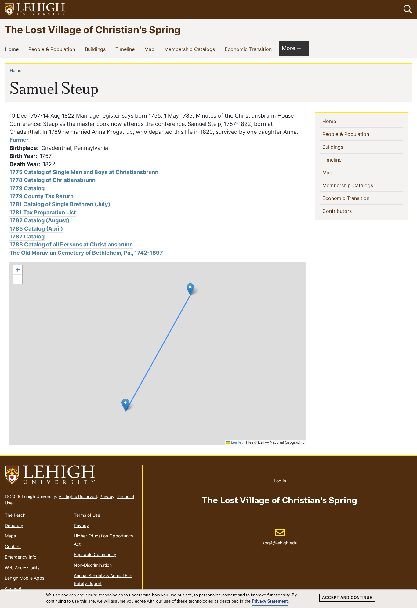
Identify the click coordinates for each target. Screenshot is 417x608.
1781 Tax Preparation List (42, 212)
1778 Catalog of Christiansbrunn (52, 180)
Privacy (107, 496)
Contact (13, 546)
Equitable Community (95, 554)
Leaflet (236, 442)
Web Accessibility (22, 567)
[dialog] (208, 599)
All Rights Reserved (78, 496)
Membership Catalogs (190, 49)
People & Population (53, 49)
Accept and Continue (347, 597)
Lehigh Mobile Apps (24, 578)
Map (150, 49)
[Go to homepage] (71, 475)
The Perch (15, 515)
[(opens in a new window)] (35, 9)
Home (13, 49)
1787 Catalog (27, 236)
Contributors (347, 210)
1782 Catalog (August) (39, 220)
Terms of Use (87, 515)
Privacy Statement (270, 601)
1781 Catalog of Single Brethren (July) (59, 204)
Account (13, 588)
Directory (14, 525)
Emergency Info (20, 557)
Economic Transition (249, 49)
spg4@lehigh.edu (279, 536)
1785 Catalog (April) (36, 228)
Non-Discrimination (93, 565)
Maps (10, 536)
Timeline (126, 49)
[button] (406, 9)
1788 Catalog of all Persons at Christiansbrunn (71, 244)
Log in (280, 481)
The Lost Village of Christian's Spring (92, 29)
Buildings (96, 49)
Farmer (18, 140)
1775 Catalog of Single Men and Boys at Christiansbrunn (83, 172)
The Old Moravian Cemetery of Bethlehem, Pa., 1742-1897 (86, 253)
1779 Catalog (27, 188)
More (291, 48)
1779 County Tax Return (41, 196)
